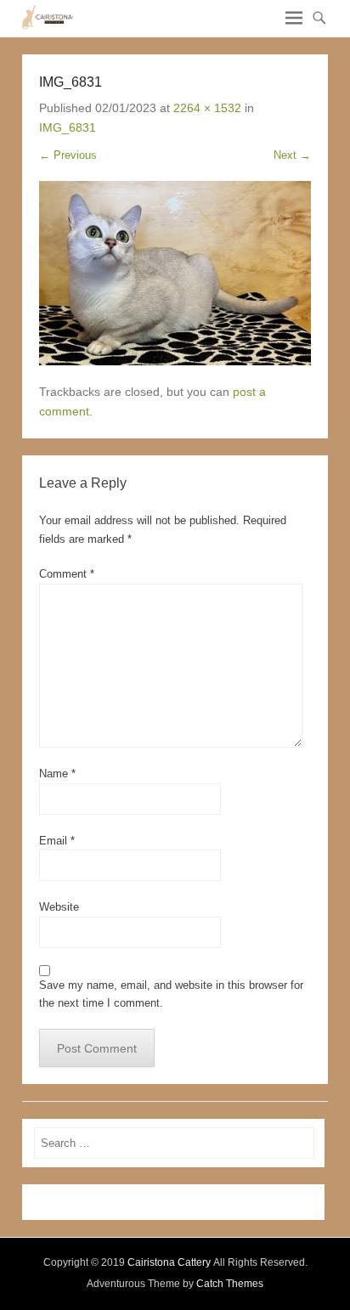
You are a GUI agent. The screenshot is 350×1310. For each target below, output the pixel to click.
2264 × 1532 (207, 108)
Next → (292, 155)
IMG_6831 (67, 127)
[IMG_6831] (175, 272)
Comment (66, 573)
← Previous (68, 155)
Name (57, 773)
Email (57, 840)
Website (59, 907)
